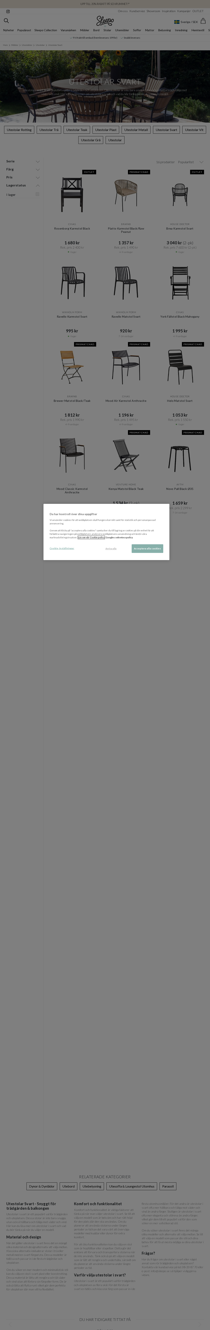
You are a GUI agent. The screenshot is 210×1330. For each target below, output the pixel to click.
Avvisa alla (110, 548)
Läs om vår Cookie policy (91, 537)
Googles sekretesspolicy (119, 537)
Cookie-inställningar (62, 548)
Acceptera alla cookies (147, 548)
